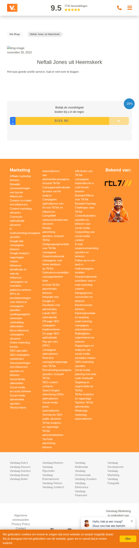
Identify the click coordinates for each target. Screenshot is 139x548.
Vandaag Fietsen (52, 483)
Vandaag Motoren (52, 462)
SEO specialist (18, 350)
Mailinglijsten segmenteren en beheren (84, 337)
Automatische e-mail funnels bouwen (84, 187)
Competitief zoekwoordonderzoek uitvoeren (55, 219)
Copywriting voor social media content (85, 236)
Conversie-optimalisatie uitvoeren (17, 220)
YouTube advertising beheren (48, 443)
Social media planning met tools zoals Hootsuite (85, 374)
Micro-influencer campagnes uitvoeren (19, 334)
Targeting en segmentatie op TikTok (84, 386)
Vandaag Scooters (86, 478)
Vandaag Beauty (19, 475)
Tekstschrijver (18, 407)
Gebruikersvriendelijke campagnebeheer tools (55, 276)
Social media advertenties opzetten (17, 399)
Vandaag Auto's (19, 462)
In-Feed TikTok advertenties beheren (51, 288)
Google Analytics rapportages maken (20, 257)
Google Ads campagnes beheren (17, 245)
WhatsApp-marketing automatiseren (83, 414)
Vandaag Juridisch (53, 487)
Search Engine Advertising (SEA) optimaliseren (53, 394)
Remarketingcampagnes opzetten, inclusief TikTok (56, 374)
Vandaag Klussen (20, 466)
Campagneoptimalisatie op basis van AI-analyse (56, 191)
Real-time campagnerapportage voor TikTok (55, 361)
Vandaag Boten (19, 478)
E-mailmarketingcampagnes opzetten (25, 232)
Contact (21, 528)
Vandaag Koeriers (20, 470)
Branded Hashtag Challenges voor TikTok (85, 207)
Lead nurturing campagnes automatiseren (83, 325)
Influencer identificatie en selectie (18, 269)
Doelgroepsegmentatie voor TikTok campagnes (55, 248)
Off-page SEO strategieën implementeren (51, 325)
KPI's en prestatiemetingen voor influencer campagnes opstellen (20, 302)
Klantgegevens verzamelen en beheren (83, 297)
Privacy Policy (21, 524)
